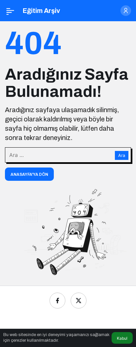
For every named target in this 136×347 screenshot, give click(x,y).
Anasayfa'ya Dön (29, 174)
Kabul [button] (122, 338)
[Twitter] (78, 301)
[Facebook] (57, 301)
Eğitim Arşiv (41, 10)
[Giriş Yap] (125, 10)
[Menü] (10, 10)
